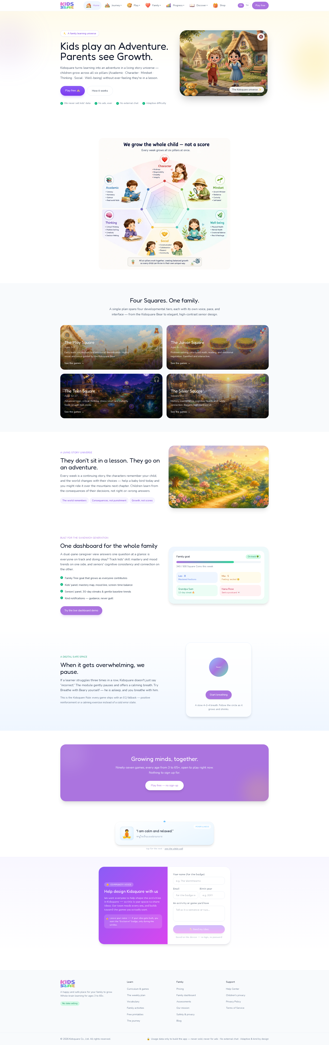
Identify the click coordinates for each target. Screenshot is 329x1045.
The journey (133, 1020)
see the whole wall (174, 848)
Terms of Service (235, 1008)
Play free (260, 5)
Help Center (232, 989)
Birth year (206, 888)
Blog (178, 1020)
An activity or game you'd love (191, 903)
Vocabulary (133, 1001)
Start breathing (219, 695)
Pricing (180, 989)
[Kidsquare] (67, 5)
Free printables (135, 1014)
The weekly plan (136, 995)
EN (241, 5)
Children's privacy (235, 995)
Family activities (135, 1008)
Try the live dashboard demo (81, 610)
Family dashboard (186, 995)
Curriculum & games (138, 989)
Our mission (182, 1008)
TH (247, 5)
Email (176, 888)
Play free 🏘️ (72, 90)
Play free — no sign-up (164, 785)
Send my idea (201, 929)
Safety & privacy (185, 1014)
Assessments (183, 1001)
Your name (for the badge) (189, 874)
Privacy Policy (233, 1001)
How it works (100, 91)
